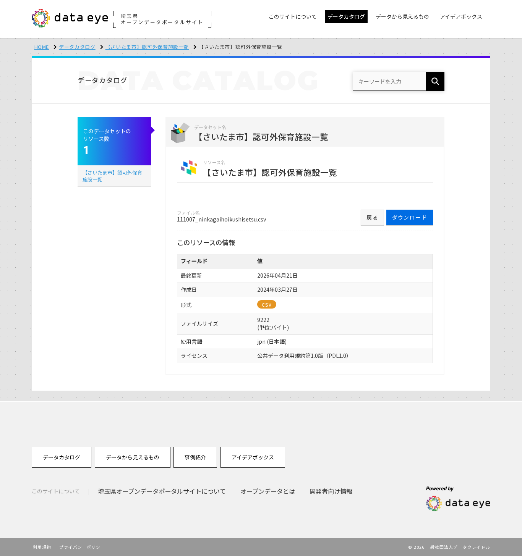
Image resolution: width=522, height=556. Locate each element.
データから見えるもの (132, 457)
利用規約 (42, 547)
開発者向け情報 (331, 491)
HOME (41, 46)
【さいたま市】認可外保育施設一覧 (147, 46)
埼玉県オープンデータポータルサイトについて (162, 491)
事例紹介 (195, 457)
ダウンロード (409, 217)
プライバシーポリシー (82, 547)
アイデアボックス (253, 457)
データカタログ (77, 46)
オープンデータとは (267, 491)
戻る (372, 217)
